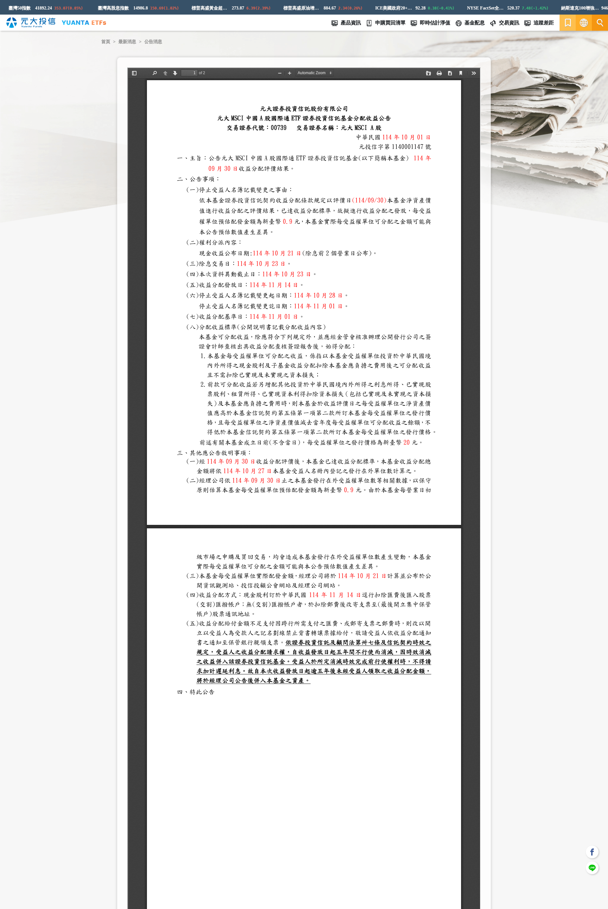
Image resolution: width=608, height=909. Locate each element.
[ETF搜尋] (600, 23)
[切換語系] (584, 23)
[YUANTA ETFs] (84, 22)
